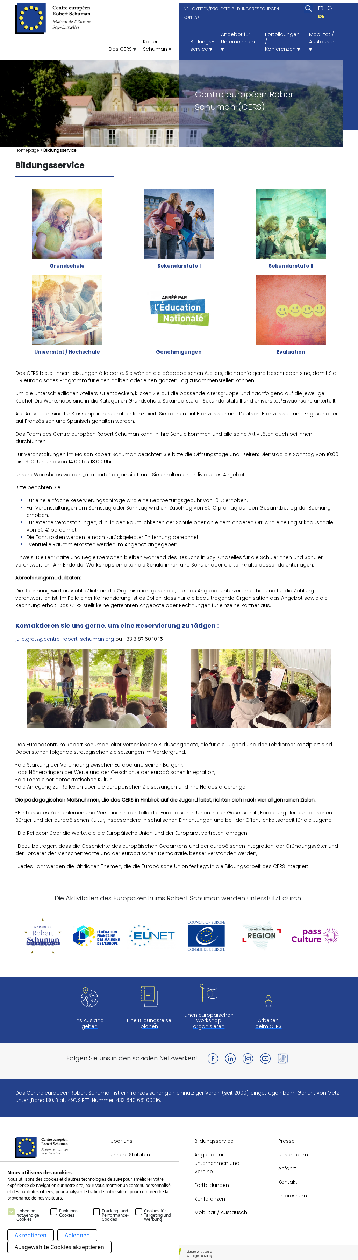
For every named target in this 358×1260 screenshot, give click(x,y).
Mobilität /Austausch (322, 38)
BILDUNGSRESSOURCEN (255, 9)
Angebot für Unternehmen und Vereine (216, 1163)
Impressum (292, 1195)
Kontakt (287, 1182)
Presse (286, 1141)
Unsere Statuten (130, 1154)
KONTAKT (193, 17)
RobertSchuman (156, 45)
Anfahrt (287, 1168)
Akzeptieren (30, 1235)
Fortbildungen (211, 1185)
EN (330, 8)
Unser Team (293, 1154)
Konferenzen (209, 1198)
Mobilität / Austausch (220, 1212)
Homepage (27, 150)
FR (320, 8)
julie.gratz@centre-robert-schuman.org (64, 638)
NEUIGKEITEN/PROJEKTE (207, 9)
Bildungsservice (214, 1141)
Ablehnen (77, 1235)
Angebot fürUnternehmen (238, 38)
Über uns (121, 1141)
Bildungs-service (202, 45)
